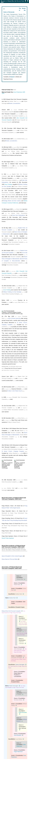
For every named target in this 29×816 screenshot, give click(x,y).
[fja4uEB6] (20, 714)
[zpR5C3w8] (23, 694)
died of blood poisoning (14, 318)
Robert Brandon (23, 712)
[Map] (14, 324)
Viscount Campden (7, 232)
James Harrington (19, 664)
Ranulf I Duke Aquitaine (8, 538)
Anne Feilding (8, 184)
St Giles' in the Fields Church (14, 391)
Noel (15, 89)
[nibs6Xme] (20, 621)
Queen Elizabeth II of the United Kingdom (12, 556)
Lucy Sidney (19, 739)
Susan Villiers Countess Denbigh (10, 294)
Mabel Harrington (13, 685)
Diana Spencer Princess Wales (10, 559)
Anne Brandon (17, 735)
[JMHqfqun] (20, 729)
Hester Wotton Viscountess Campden (14, 409)
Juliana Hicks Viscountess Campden (13, 116)
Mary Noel (19, 147)
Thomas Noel (19, 579)
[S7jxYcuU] (25, 643)
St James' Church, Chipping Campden (13, 451)
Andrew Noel (12, 101)
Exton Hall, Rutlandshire (18, 215)
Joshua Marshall (13, 453)
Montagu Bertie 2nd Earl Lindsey (12, 200)
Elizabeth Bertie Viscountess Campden (12, 198)
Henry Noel (19, 209)
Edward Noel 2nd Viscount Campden (11, 611)
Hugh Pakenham (18, 751)
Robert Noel (17, 584)
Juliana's (6, 238)
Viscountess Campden (14, 244)
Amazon (12, 76)
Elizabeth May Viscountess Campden (14, 242)
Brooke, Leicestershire (14, 103)
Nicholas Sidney (18, 699)
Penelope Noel (23, 161)
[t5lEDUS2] (25, 579)
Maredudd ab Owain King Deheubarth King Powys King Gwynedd (14, 525)
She (3, 277)
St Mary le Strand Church (13, 422)
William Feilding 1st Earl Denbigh (12, 292)
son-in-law (24, 252)
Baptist (21, 430)
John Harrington (23, 619)
